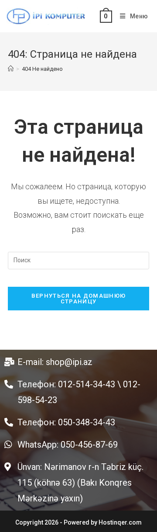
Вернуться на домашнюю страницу (78, 298)
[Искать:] (78, 260)
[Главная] (11, 69)
